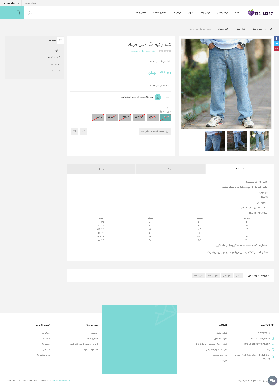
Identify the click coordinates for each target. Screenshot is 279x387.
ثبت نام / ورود (30, 3)
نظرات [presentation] (170, 169)
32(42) (152, 117)
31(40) (166, 117)
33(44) (139, 117)
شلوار (238, 275)
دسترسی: (167, 97)
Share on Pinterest (276, 48)
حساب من (45, 333)
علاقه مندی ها (43, 355)
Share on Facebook (276, 38)
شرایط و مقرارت (220, 355)
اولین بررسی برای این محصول (142, 51)
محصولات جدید (91, 349)
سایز (168, 108)
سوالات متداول (220, 338)
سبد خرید (45, 349)
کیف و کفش (54, 57)
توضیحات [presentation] (240, 169)
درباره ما (223, 360)
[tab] (239, 169)
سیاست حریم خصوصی (216, 349)
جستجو (94, 333)
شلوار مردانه (198, 275)
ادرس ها (46, 344)
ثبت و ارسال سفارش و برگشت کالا (211, 344)
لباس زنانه (55, 71)
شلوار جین (227, 275)
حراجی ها (55, 64)
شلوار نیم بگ (213, 275)
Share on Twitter (276, 43)
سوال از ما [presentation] (101, 169)
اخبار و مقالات (91, 338)
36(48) (111, 117)
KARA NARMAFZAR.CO (62, 380)
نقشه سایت (221, 333)
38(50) (98, 117)
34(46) (125, 117)
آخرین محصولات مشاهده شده (84, 344)
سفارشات (46, 338)
